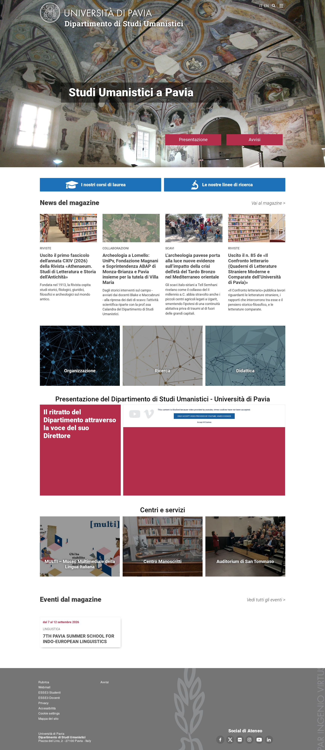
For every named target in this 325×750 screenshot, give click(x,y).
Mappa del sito (48, 718)
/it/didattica (245, 377)
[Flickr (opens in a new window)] (240, 739)
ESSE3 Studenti (49, 692)
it (261, 6)
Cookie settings (49, 713)
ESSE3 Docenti (49, 698)
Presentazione (193, 139)
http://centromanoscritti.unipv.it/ (163, 568)
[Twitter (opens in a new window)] (230, 739)
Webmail (44, 687)
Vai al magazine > (268, 203)
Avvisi (254, 139)
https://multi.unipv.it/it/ (80, 568)
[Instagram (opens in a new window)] (249, 739)
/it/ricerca (163, 377)
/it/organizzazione (80, 377)
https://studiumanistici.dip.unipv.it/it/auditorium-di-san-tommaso (245, 568)
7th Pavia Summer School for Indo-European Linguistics (78, 638)
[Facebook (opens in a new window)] (220, 739)
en (266, 6)
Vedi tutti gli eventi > (266, 599)
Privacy (43, 703)
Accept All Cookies (204, 422)
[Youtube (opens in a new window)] (259, 739)
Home (281, 5)
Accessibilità (47, 708)
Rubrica (43, 682)
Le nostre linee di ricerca (227, 184)
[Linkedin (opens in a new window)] (269, 739)
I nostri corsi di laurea (103, 184)
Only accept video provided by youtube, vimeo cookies (204, 416)
